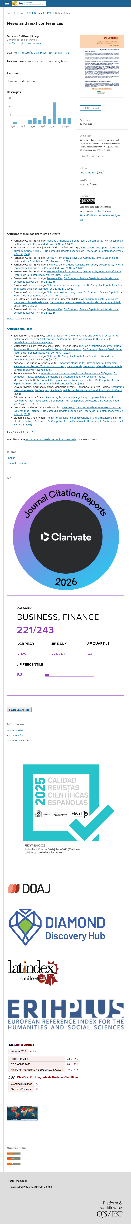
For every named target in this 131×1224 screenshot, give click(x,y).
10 (26, 431)
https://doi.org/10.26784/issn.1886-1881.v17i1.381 (41, 52)
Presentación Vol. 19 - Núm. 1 (64, 271)
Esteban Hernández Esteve (62, 257)
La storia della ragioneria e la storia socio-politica (65, 380)
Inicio (9, 13)
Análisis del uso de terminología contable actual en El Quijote (76, 373)
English (11, 457)
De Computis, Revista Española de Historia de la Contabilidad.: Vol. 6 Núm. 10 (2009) (67, 381)
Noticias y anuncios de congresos (66, 285)
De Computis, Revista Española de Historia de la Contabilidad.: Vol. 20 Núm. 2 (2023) (68, 286)
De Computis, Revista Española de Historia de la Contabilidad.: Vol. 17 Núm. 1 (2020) (68, 242)
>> (30, 318)
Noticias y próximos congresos (64, 292)
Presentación (54, 278)
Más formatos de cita (93, 156)
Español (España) (17, 463)
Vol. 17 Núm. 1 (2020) (40, 13)
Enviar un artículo (19, 709)
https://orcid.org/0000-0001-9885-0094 (24, 43)
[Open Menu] (6, 3)
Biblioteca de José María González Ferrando (72, 264)
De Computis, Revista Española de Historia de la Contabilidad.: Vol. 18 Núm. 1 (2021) (68, 293)
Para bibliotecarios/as (18, 740)
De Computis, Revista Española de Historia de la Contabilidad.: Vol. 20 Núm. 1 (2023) (66, 259)
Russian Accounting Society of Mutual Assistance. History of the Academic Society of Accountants (68, 347)
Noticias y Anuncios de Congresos (66, 240)
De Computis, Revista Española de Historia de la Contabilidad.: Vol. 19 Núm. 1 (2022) (67, 273)
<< (8, 318)
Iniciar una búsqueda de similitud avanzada (50, 439)
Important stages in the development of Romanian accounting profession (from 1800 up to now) (65, 364)
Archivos (21, 13)
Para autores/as (15, 735)
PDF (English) (92, 107)
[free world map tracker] (22, 1120)
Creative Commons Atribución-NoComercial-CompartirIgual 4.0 (100, 215)
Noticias (52, 356)
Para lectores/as (15, 730)
